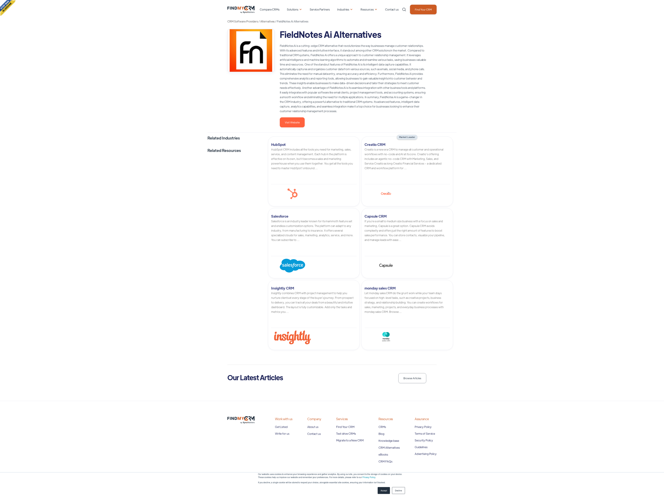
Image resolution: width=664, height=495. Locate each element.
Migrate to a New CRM (350, 440)
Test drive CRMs (346, 433)
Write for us (282, 433)
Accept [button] (384, 490)
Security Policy (424, 440)
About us (312, 427)
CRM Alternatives (389, 447)
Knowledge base (389, 440)
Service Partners (320, 9)
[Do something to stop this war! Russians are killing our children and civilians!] (8, 8)
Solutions (292, 9)
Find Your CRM (423, 9)
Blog (381, 434)
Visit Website (292, 122)
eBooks (383, 454)
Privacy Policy (368, 477)
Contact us (392, 9)
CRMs (382, 427)
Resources (367, 9)
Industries (343, 9)
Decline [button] (398, 490)
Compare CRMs (269, 9)
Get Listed (281, 427)
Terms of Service (425, 433)
